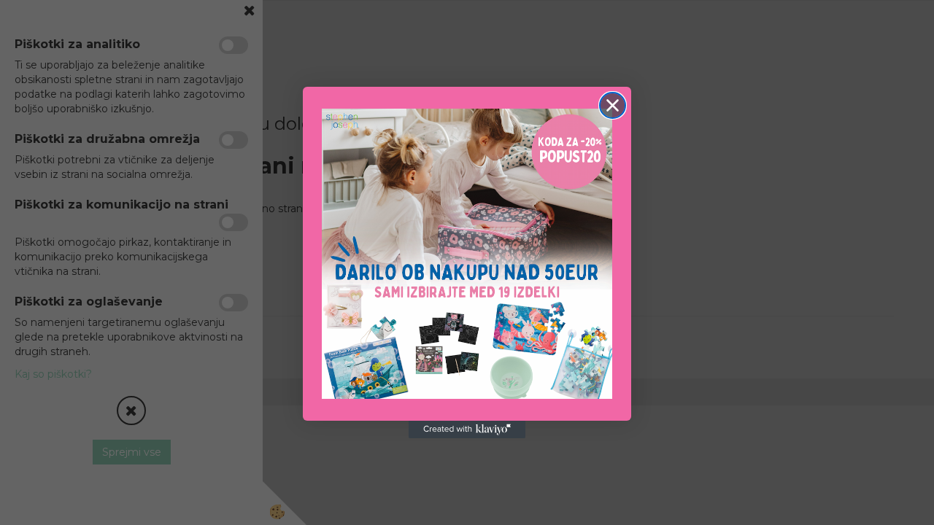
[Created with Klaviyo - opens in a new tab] (467, 429)
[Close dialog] (612, 105)
